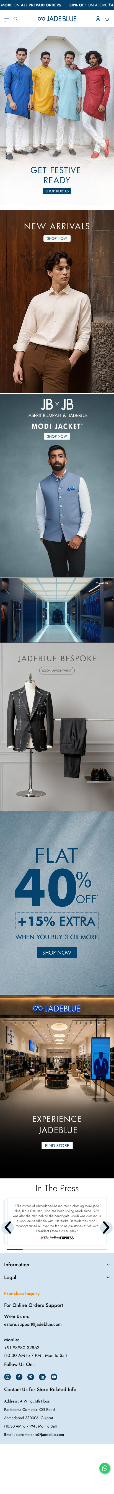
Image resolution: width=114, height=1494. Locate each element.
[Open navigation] (6, 18)
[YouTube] (54, 1377)
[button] (54, 203)
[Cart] (107, 18)
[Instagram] (7, 1377)
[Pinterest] (30, 1377)
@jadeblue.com (51, 1434)
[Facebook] (19, 1377)
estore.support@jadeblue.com (33, 1324)
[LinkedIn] (42, 1377)
